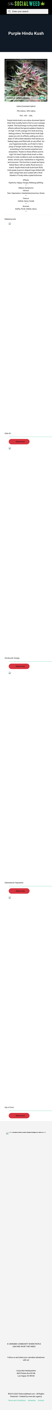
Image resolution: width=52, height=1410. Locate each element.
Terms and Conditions (17, 1400)
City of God (9, 1107)
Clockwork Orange (12, 658)
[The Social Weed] (26, 3)
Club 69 (8, 433)
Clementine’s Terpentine (14, 883)
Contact (41, 1400)
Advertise (31, 1400)
